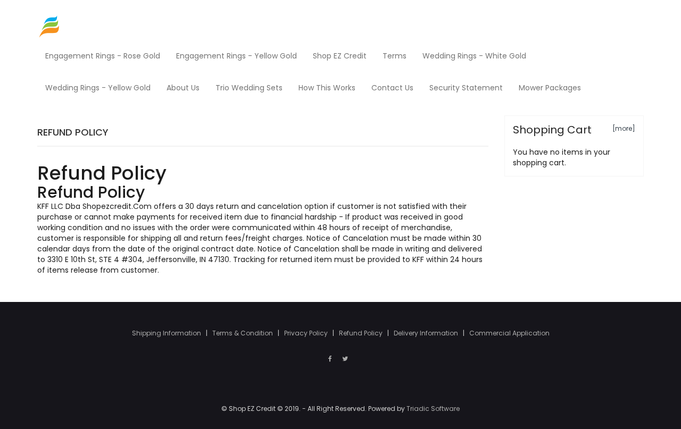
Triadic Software (433, 408)
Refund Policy (361, 333)
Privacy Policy (306, 333)
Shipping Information (167, 333)
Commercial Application (509, 333)
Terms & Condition (243, 333)
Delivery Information (427, 333)
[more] (623, 128)
